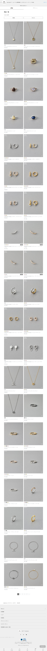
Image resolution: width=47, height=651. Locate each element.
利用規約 (2, 617)
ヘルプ (2, 614)
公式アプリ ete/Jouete (25, 631)
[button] (33, 18)
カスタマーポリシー (4, 624)
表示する (45, 2)
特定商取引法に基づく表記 (5, 627)
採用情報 (2, 611)
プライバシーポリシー (5, 620)
